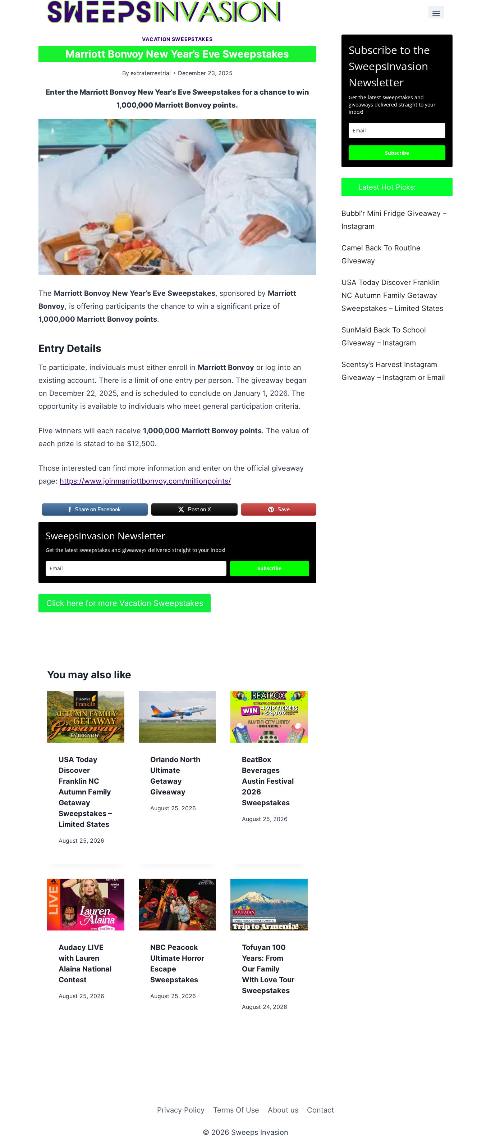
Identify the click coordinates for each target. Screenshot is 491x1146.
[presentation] (85, 716)
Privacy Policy (181, 1110)
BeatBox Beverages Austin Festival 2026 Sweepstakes (268, 781)
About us (283, 1110)
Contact (320, 1110)
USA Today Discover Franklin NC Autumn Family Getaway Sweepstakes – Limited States (85, 792)
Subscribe (269, 568)
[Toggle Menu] (436, 12)
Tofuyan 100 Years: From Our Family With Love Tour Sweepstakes (268, 969)
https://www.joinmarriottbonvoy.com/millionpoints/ (145, 481)
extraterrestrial (150, 73)
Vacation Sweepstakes (177, 39)
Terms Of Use (236, 1110)
